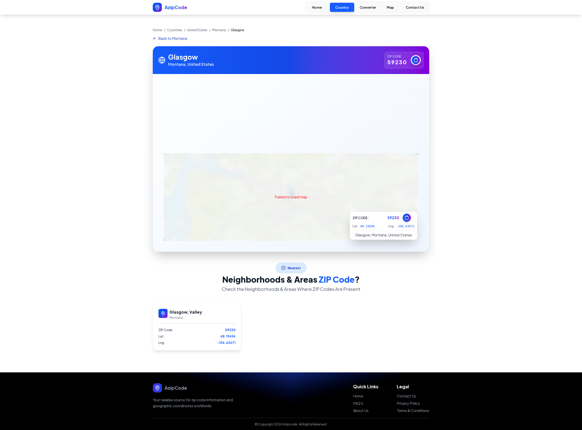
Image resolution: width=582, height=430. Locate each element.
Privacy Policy (408, 403)
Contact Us (415, 7)
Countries (174, 30)
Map (390, 7)
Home (317, 7)
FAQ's (358, 403)
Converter (368, 7)
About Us (361, 410)
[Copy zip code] (416, 60)
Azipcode (290, 424)
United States (197, 30)
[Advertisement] (291, 108)
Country (342, 7)
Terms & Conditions (413, 410)
